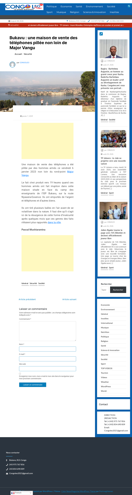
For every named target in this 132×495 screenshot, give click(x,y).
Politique (52, 6)
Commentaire (25, 319)
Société (111, 6)
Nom (21, 344)
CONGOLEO (24, 62)
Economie (66, 6)
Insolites (114, 12)
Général (25, 283)
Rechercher (106, 284)
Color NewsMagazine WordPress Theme (78, 491)
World (104, 391)
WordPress (106, 386)
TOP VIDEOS (106, 368)
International (107, 323)
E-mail (22, 354)
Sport (50, 12)
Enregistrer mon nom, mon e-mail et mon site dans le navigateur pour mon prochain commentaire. (46, 377)
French (17, 493)
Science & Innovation (94, 12)
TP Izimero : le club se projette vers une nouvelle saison (113, 161)
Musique (61, 12)
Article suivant (69, 299)
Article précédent (27, 299)
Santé (79, 6)
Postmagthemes (106, 491)
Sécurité (34, 283)
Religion (74, 12)
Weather (105, 382)
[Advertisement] (48, 141)
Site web (22, 364)
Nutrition (105, 332)
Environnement (94, 6)
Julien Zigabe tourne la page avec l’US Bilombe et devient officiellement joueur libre (113, 234)
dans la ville (54, 222)
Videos (104, 377)
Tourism (104, 373)
